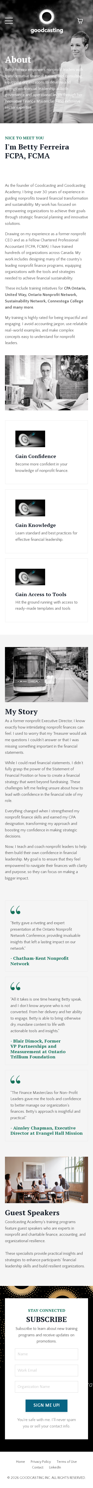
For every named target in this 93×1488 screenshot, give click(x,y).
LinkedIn (55, 1467)
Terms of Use (67, 1462)
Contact (37, 1467)
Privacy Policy (41, 1462)
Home (20, 1462)
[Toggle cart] (80, 21)
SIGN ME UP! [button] (46, 1405)
